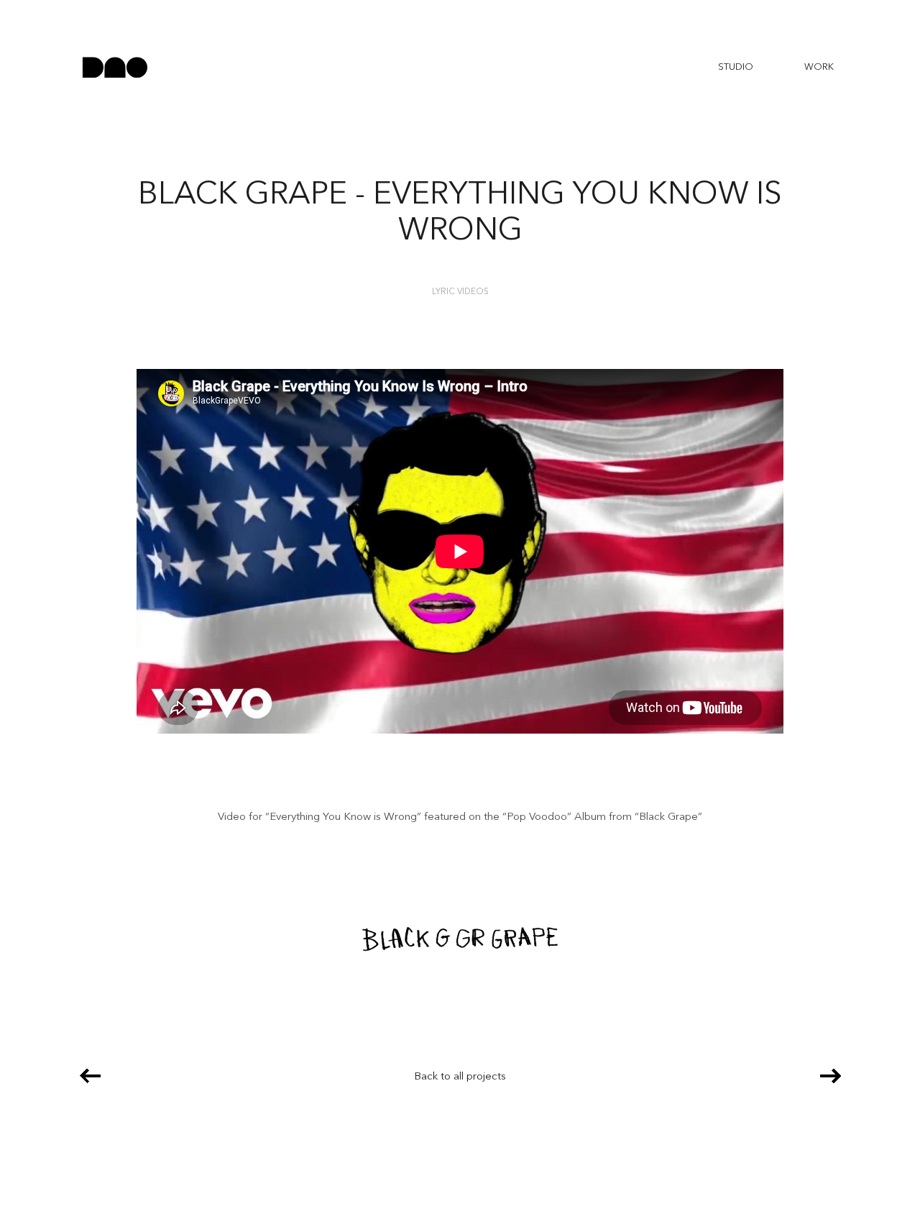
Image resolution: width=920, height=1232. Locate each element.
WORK (819, 67)
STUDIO (735, 67)
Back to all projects (460, 1077)
